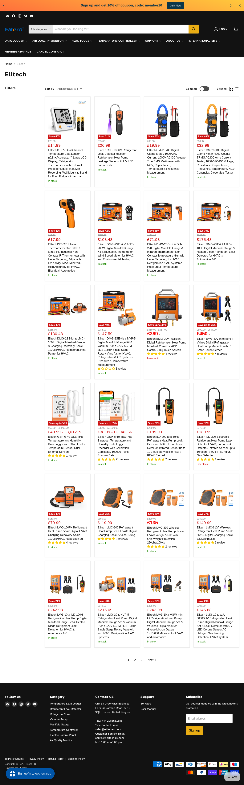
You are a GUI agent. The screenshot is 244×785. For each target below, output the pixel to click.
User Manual (148, 708)
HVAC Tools (81, 40)
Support (152, 40)
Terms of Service (14, 758)
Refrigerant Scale (60, 714)
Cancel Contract (50, 51)
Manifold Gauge (59, 724)
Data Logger (15, 40)
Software (145, 703)
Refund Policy (55, 758)
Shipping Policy (76, 758)
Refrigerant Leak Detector (65, 708)
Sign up (194, 730)
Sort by (49, 88)
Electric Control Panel (63, 734)
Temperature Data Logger (65, 703)
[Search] (194, 29)
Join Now (160, 5)
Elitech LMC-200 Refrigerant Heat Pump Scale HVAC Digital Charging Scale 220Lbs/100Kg (117, 531)
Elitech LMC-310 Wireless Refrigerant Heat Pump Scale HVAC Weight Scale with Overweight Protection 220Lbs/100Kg (165, 535)
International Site (203, 40)
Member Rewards (18, 51)
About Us (173, 40)
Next (151, 659)
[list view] (236, 89)
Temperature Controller (117, 40)
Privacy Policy (36, 758)
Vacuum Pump (58, 719)
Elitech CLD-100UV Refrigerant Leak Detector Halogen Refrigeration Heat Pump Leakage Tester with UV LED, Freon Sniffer (117, 157)
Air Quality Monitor (48, 40)
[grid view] (231, 89)
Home (8, 63)
